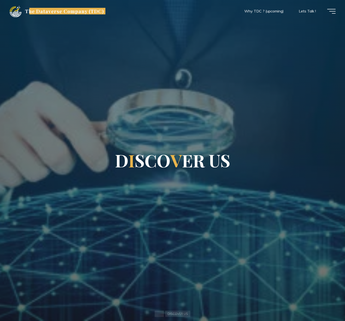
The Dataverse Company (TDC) (64, 11)
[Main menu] (331, 11)
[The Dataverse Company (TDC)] (15, 11)
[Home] (159, 314)
